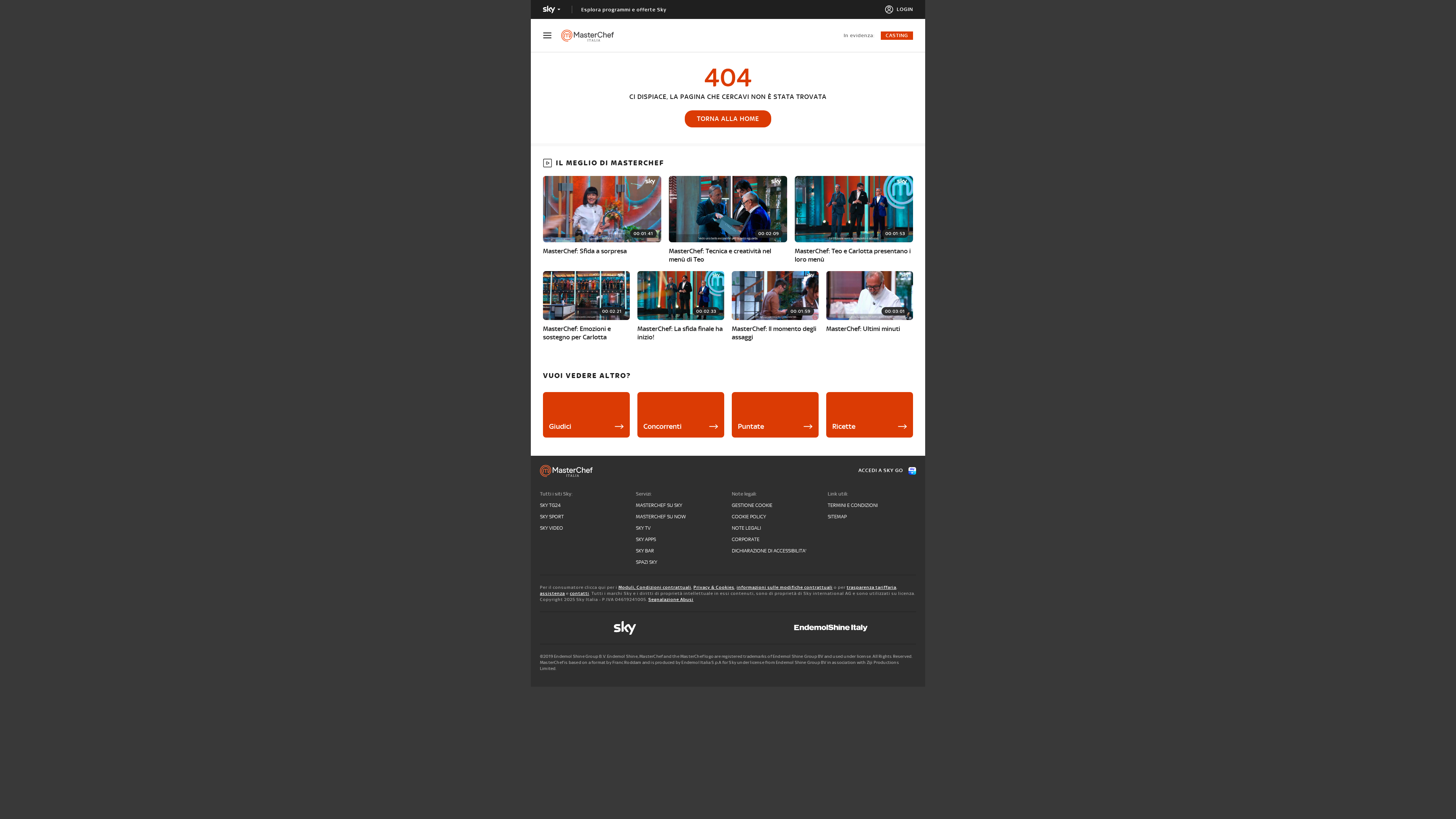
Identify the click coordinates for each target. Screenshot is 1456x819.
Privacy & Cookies (713, 587)
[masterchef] (591, 36)
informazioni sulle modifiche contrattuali (785, 587)
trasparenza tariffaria (871, 587)
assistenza (552, 593)
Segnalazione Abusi (670, 599)
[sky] (625, 628)
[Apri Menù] (552, 35)
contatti (579, 593)
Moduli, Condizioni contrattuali (654, 587)
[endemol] (831, 627)
